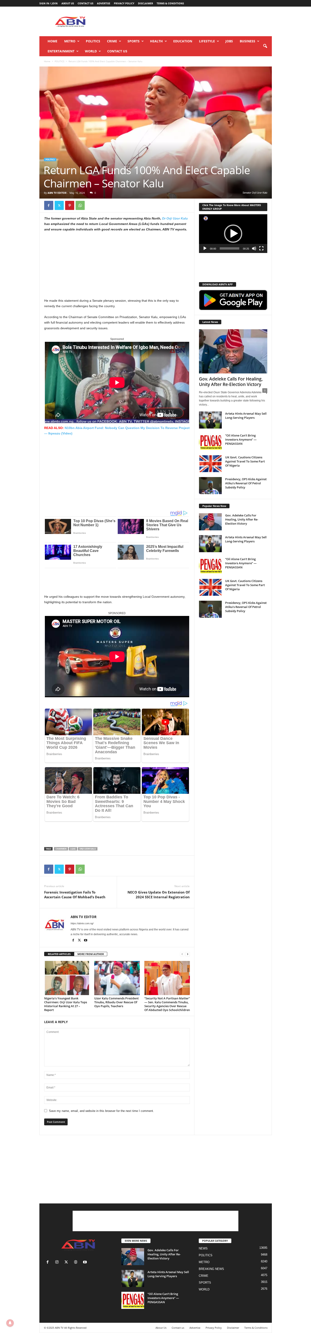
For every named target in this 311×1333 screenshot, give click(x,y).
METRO (69, 41)
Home (52, 41)
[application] (233, 233)
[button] (265, 46)
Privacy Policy (124, 3)
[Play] (205, 248)
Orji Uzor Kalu (87, 848)
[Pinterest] (69, 205)
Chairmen (61, 848)
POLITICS (93, 41)
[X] (59, 205)
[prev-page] (182, 954)
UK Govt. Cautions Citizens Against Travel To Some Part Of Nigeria (245, 461)
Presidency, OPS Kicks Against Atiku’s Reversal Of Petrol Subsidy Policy (246, 483)
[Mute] (254, 248)
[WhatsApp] (80, 205)
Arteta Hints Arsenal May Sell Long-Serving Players (246, 415)
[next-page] (187, 954)
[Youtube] (85, 940)
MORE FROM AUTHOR (90, 954)
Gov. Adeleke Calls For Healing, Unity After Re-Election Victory (231, 381)
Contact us (85, 3)
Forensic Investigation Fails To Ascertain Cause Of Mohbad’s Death (74, 894)
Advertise (103, 3)
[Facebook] (48, 205)
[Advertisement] (189, 21)
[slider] (229, 248)
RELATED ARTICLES (59, 954)
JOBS (229, 41)
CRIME (112, 41)
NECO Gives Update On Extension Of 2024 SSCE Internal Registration (158, 894)
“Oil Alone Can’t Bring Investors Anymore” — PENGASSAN (241, 439)
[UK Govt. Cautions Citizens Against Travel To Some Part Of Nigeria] (210, 463)
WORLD (91, 51)
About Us (67, 3)
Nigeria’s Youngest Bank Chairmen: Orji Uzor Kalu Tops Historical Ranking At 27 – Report (65, 1004)
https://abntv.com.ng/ (82, 923)
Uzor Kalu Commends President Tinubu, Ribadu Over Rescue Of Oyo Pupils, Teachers (116, 1002)
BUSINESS (247, 41)
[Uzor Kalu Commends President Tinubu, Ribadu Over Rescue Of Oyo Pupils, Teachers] (117, 978)
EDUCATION (182, 41)
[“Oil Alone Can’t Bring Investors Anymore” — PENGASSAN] (210, 441)
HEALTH (156, 41)
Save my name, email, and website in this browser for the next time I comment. (101, 1111)
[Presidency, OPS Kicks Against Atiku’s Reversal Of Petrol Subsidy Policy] (210, 485)
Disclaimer (145, 3)
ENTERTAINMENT (61, 51)
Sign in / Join (48, 3)
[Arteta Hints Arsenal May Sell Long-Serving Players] (210, 420)
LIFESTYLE (207, 41)
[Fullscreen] (261, 248)
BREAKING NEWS (211, 1269)
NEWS (203, 1248)
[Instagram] (58, 1262)
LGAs (73, 848)
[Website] (76, 1262)
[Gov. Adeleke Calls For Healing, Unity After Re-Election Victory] (233, 351)
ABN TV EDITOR (57, 192)
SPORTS (133, 41)
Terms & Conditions (170, 3)
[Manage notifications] (10, 1323)
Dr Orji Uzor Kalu (175, 218)
